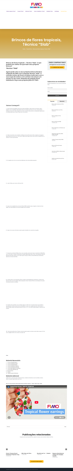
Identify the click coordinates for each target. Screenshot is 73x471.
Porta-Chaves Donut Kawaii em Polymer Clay (12, 454)
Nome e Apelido (50, 87)
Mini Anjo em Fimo (26, 453)
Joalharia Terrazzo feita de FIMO (57, 139)
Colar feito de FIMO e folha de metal (58, 151)
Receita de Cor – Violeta (43, 453)
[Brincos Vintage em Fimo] (49, 115)
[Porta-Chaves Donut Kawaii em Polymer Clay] (13, 446)
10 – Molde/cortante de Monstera (12, 373)
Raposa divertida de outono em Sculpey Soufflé (58, 455)
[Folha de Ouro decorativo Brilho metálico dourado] (49, 133)
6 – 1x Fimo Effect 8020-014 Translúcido (13, 368)
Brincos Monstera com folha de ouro (58, 127)
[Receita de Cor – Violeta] (44, 446)
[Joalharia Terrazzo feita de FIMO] (49, 139)
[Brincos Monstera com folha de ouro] (49, 127)
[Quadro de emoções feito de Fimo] (49, 158)
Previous (8, 426)
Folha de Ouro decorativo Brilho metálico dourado (57, 134)
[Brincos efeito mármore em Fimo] (49, 104)
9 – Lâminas (8, 371)
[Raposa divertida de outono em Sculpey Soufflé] (60, 446)
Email (48, 91)
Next (65, 426)
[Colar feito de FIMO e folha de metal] (49, 151)
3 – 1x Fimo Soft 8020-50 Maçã (11, 364)
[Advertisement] (36, 20)
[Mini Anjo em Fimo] (29, 446)
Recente (62, 101)
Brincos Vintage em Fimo (56, 115)
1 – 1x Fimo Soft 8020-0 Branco (11, 362)
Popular (52, 101)
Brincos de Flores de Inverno (57, 145)
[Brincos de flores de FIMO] (49, 121)
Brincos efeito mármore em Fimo (58, 104)
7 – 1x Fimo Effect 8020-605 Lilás (12, 369)
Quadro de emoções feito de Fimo (58, 158)
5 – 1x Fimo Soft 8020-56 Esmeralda (12, 367)
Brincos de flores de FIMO (56, 121)
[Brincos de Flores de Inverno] (49, 145)
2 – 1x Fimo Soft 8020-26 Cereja (11, 363)
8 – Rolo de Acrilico (9, 370)
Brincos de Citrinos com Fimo (57, 109)
